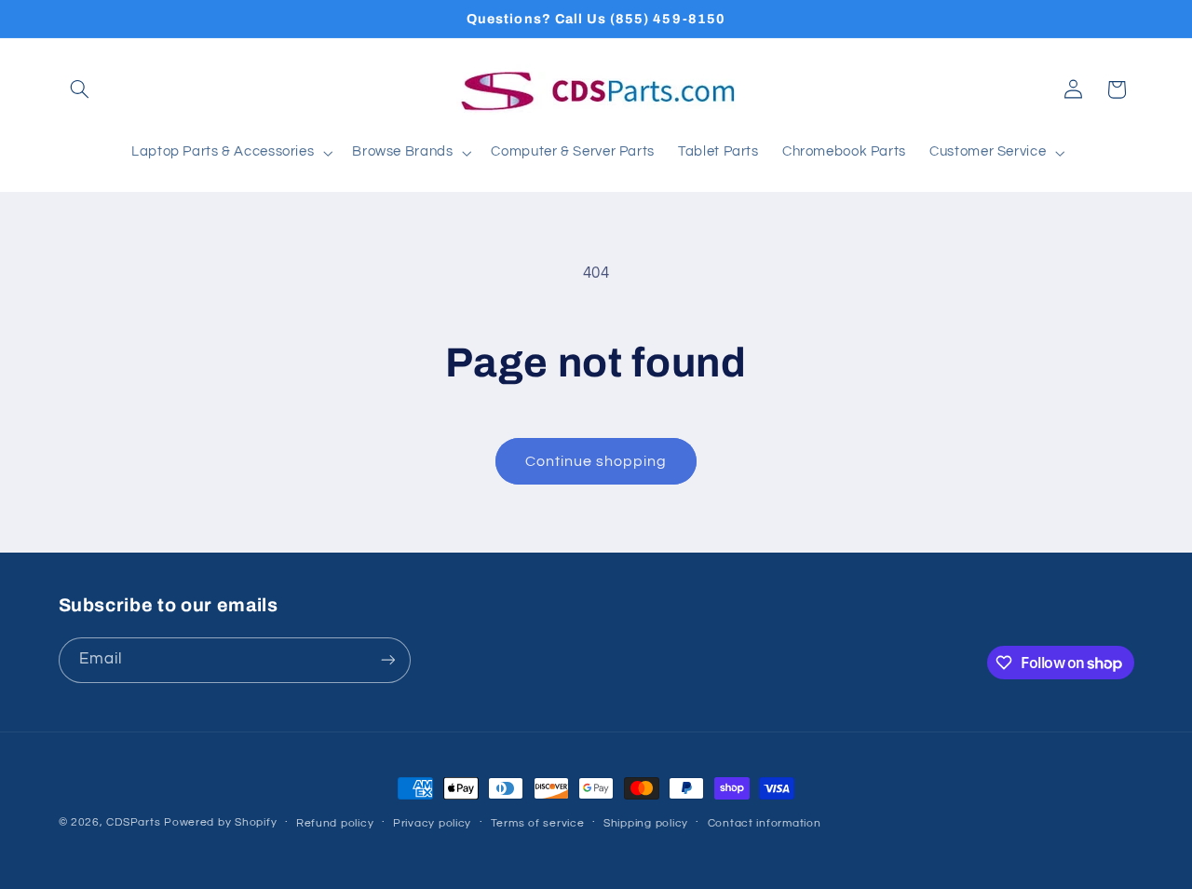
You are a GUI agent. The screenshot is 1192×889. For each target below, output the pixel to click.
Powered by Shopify (220, 822)
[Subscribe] (387, 660)
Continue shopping (596, 461)
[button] (80, 89)
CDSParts (133, 822)
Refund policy (335, 823)
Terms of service (538, 823)
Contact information (764, 823)
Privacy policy (432, 823)
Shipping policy (645, 823)
